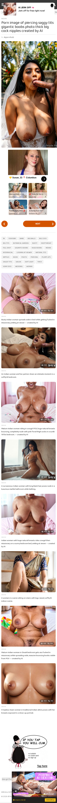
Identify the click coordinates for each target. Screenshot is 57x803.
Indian (4, 18)
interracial (8, 252)
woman (29, 266)
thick (39, 261)
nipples (6, 257)
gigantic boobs (21, 247)
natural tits (41, 252)
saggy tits (7, 261)
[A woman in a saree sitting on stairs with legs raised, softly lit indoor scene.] (28, 571)
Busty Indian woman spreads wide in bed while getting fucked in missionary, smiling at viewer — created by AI (28, 321)
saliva (18, 261)
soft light (29, 261)
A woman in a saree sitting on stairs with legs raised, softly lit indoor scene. (26, 599)
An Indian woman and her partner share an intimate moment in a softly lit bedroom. (28, 376)
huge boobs (37, 247)
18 (4, 238)
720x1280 (12, 238)
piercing (34, 257)
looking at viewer (24, 252)
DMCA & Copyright (9, 792)
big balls (31, 238)
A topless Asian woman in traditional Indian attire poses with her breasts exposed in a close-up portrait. (28, 711)
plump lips (46, 257)
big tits (6, 243)
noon (15, 257)
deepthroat (46, 243)
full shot (7, 247)
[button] (3, 4)
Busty (34, 243)
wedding (19, 266)
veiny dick (7, 266)
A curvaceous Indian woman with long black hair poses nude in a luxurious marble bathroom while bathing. (28, 487)
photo (24, 257)
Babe (22, 238)
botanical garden (20, 243)
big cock (43, 238)
